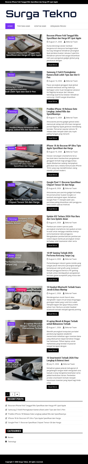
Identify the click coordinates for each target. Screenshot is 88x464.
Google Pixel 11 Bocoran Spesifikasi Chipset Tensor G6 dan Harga (64, 183)
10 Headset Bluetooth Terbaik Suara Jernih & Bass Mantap (64, 288)
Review (11, 38)
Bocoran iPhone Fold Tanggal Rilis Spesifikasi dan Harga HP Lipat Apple (31, 2)
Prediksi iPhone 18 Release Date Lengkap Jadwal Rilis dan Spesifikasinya (62, 111)
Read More (52, 65)
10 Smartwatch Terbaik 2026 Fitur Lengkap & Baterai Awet (63, 359)
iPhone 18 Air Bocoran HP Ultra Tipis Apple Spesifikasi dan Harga (64, 147)
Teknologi (13, 111)
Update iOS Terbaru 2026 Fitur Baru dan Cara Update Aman (63, 217)
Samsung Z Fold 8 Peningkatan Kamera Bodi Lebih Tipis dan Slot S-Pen (63, 75)
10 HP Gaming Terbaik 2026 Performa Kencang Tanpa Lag (60, 254)
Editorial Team (72, 42)
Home (10, 26)
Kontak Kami (40, 26)
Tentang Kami (23, 26)
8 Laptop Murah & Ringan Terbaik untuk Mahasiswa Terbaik (62, 322)
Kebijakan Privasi (58, 26)
